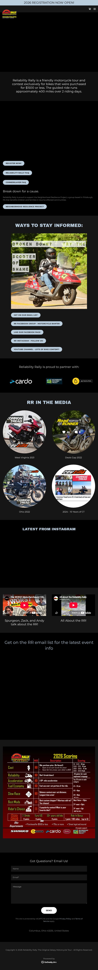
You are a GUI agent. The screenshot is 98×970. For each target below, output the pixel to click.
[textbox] (49, 869)
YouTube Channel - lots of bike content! (36, 349)
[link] (9, 10)
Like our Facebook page (27, 332)
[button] (94, 9)
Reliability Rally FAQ (17, 173)
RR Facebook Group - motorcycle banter (37, 324)
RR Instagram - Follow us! (28, 341)
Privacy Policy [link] (65, 919)
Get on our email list (26, 315)
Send (49, 910)
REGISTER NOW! (14, 163)
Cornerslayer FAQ (16, 182)
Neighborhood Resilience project (25, 207)
